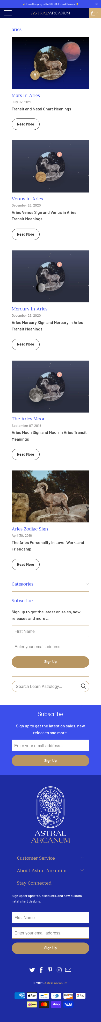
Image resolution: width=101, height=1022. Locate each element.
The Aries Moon (29, 419)
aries (16, 29)
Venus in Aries (27, 199)
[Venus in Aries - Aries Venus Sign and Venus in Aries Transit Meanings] (50, 166)
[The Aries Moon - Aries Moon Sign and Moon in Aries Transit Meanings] (50, 387)
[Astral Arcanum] (50, 13)
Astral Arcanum (55, 983)
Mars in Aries (26, 95)
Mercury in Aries (29, 309)
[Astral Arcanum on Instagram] (59, 970)
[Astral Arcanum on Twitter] (32, 970)
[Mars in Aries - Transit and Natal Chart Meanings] (50, 63)
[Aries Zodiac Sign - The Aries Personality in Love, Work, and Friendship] (50, 496)
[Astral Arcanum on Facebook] (41, 970)
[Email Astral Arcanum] (68, 970)
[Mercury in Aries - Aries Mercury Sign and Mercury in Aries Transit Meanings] (50, 276)
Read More (25, 124)
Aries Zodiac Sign (30, 529)
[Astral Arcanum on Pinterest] (50, 970)
